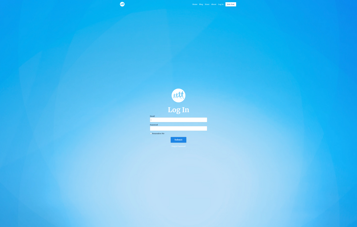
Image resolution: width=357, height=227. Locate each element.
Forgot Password (178, 146)
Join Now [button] (230, 4)
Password (154, 125)
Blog (201, 4)
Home (194, 4)
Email (152, 116)
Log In (221, 4)
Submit (178, 139)
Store (207, 4)
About (213, 4)
